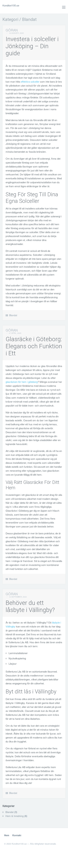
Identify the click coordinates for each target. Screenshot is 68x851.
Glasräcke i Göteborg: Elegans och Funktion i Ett (34, 346)
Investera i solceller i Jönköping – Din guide (32, 46)
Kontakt (16, 835)
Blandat (13, 315)
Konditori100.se (10, 5)
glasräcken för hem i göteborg (22, 381)
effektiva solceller (30, 81)
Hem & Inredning (14, 816)
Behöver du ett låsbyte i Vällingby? (30, 606)
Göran (12, 30)
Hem (6, 835)
